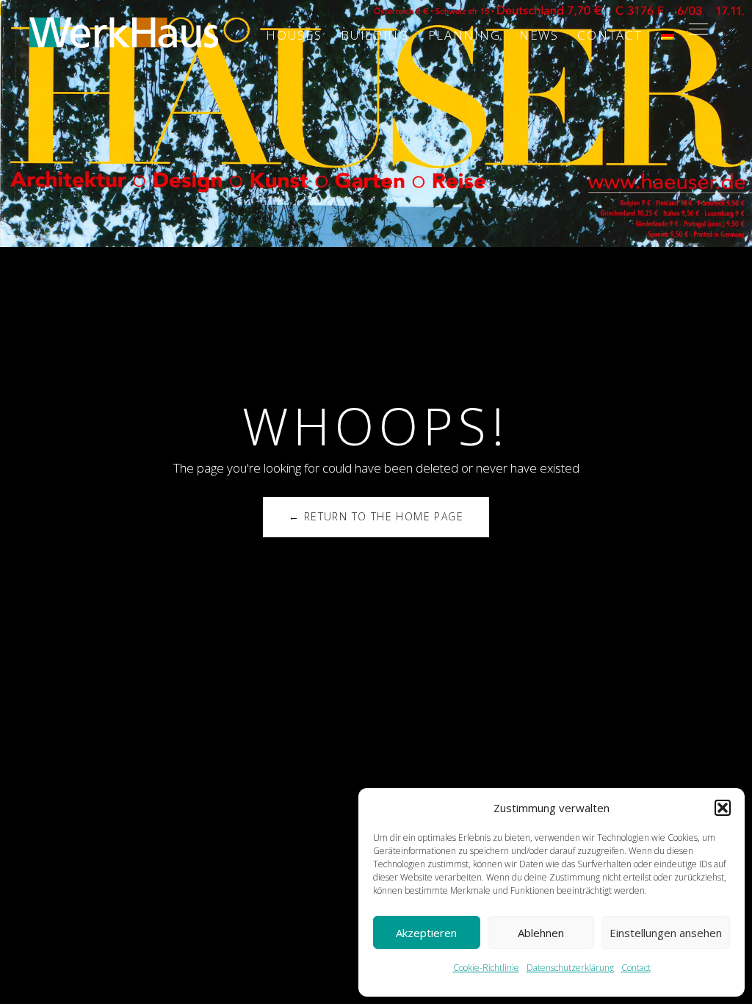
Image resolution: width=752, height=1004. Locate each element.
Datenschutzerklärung (570, 967)
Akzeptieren (426, 932)
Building (375, 34)
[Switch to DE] (668, 35)
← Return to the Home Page (376, 516)
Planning (464, 34)
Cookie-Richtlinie (486, 967)
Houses (294, 34)
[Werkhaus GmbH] (123, 31)
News (539, 34)
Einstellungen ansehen (666, 932)
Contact (636, 967)
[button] (722, 807)
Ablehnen (541, 932)
